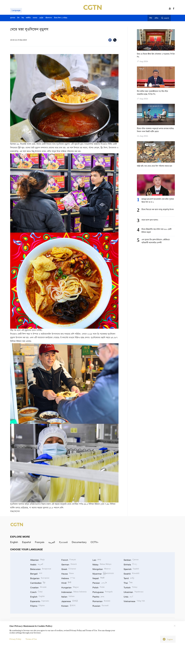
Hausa (67, 573)
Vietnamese (134, 601)
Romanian (101, 601)
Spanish (131, 569)
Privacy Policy (15, 639)
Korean (68, 605)
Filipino (37, 605)
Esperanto (39, 601)
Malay (101, 564)
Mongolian (101, 569)
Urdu (128, 596)
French (68, 560)
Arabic (36, 564)
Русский (63, 542)
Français (39, 542)
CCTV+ (94, 542)
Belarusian (40, 569)
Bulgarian (39, 578)
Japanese (69, 601)
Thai (128, 583)
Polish (98, 587)
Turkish (130, 587)
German (69, 564)
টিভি (150, 18)
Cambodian (37, 583)
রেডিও (156, 18)
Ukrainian (133, 592)
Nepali (98, 578)
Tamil (129, 578)
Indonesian (74, 592)
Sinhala (130, 564)
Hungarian (70, 587)
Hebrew (68, 578)
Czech (36, 592)
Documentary (79, 542)
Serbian (131, 560)
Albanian (37, 560)
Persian (99, 583)
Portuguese (102, 592)
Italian (67, 596)
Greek (68, 569)
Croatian (38, 587)
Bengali (36, 573)
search (166, 18)
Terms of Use (31, 639)
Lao (96, 560)
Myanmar (103, 573)
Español (26, 542)
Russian (100, 605)
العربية (51, 542)
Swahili (131, 573)
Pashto (98, 596)
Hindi (66, 583)
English (14, 542)
